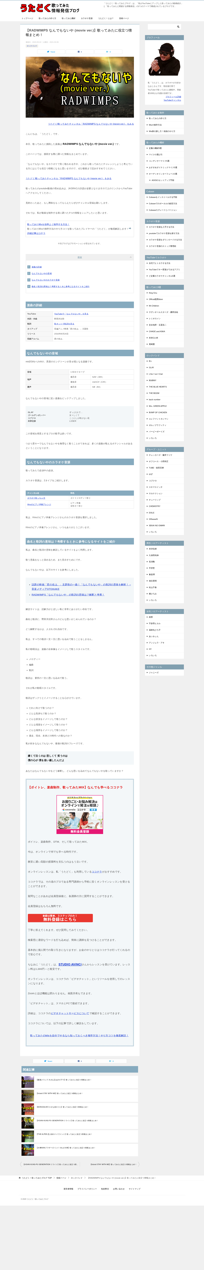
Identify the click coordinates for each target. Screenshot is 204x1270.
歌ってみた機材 (68, 18)
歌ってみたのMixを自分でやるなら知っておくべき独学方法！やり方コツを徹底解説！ (79, 1035)
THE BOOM (154, 393)
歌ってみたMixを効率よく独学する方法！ (48, 224)
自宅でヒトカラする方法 (159, 263)
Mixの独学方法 (155, 125)
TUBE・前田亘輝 (156, 468)
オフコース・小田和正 (158, 461)
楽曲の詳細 (37, 267)
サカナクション (156, 493)
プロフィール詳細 (173, 97)
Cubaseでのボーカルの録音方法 (163, 203)
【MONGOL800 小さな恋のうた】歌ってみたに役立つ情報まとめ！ (62, 1107)
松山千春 (153, 587)
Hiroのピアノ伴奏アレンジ (39, 504)
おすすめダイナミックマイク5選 (163, 167)
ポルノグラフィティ (157, 425)
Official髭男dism (156, 299)
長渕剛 (152, 562)
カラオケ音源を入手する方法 (161, 227)
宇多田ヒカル (155, 623)
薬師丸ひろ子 (155, 630)
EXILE (151, 513)
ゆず (151, 474)
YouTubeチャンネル (172, 100)
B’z (150, 361)
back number (154, 399)
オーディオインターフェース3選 (163, 174)
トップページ (27, 18)
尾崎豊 (152, 344)
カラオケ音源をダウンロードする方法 (165, 240)
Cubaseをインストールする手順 (163, 197)
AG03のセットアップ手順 (163, 180)
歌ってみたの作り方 (47, 18)
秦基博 (152, 574)
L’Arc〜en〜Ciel (156, 374)
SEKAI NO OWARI (157, 525)
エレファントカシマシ (158, 419)
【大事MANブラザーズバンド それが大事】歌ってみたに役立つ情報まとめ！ (65, 1148)
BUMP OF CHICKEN (158, 412)
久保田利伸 (154, 555)
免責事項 (105, 1189)
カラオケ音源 (87, 18)
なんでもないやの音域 (42, 273)
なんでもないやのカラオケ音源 (46, 280)
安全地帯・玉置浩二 (157, 325)
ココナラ (97, 871)
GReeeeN (153, 519)
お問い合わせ (119, 1189)
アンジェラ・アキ (156, 643)
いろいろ (153, 438)
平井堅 (152, 568)
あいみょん (154, 636)
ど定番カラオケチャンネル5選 (162, 276)
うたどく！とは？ (106, 18)
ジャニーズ (154, 672)
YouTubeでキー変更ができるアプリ (164, 269)
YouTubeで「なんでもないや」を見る (71, 314)
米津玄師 (153, 549)
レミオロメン (155, 318)
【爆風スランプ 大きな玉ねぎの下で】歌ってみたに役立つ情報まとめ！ (64, 1080)
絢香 (151, 617)
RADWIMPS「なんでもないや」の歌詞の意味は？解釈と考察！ (68, 594)
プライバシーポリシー (87, 1189)
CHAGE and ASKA (157, 331)
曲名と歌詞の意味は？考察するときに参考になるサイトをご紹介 (61, 286)
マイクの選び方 (156, 154)
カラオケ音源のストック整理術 (162, 246)
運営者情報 (68, 1189)
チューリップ (155, 500)
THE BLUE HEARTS (158, 387)
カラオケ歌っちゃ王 (36, 498)
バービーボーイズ (156, 431)
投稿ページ (124, 18)
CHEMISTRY (154, 506)
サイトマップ (134, 1189)
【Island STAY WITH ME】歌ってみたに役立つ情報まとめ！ (59, 1093)
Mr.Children (154, 306)
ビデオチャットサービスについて (70, 1013)
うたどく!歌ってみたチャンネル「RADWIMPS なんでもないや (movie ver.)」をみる (91, 124)
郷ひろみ (153, 594)
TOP (37, 1178)
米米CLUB (153, 338)
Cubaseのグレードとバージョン (163, 210)
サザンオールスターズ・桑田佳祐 (163, 312)
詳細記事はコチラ (36, 233)
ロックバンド (32, 46)
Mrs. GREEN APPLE (158, 406)
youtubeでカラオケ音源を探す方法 (164, 233)
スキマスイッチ (156, 487)
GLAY (151, 367)
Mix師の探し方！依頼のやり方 (162, 131)
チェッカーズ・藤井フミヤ (160, 455)
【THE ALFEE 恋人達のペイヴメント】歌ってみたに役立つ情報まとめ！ (64, 1134)
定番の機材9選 (155, 148)
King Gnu (153, 293)
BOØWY (152, 380)
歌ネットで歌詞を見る (64, 324)
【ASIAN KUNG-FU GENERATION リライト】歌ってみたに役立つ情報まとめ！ (67, 1121)
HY (150, 649)
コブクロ (153, 481)
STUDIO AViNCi (70, 964)
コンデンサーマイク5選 (159, 161)
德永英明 (153, 581)
